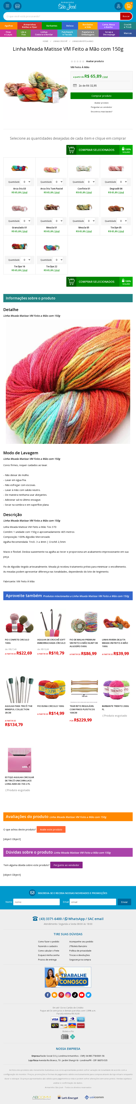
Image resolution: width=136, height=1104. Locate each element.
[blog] (54, 995)
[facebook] (48, 995)
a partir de (10, 654)
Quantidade (14, 182)
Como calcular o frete (48, 950)
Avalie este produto (51, 829)
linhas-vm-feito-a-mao (82, 41)
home (46, 41)
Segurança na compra (80, 959)
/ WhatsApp (73, 919)
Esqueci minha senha (48, 955)
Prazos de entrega (47, 959)
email (66, 901)
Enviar (124, 902)
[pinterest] (61, 995)
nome (8, 901)
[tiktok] (75, 995)
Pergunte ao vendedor (66, 865)
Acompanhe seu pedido (81, 941)
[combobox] (68, 16)
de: (7, 649)
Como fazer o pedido (48, 941)
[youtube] (82, 995)
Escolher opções (101, 95)
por (72, 721)
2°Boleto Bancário (78, 946)
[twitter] (88, 995)
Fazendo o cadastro (48, 946)
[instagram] (68, 995)
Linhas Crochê (60, 41)
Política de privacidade (80, 950)
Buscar (126, 16)
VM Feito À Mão (79, 67)
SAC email (95, 919)
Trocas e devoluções (79, 955)
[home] (67, 9)
